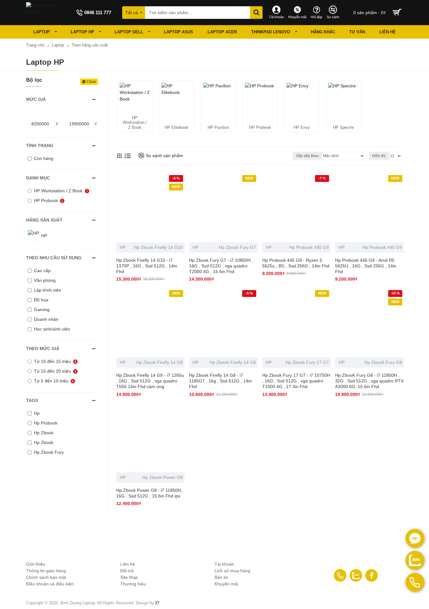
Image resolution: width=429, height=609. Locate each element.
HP (123, 247)
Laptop (58, 45)
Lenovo (214, 543)
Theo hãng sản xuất (90, 45)
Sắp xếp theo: (307, 156)
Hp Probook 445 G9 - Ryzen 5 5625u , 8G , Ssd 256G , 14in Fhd (295, 263)
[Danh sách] (128, 156)
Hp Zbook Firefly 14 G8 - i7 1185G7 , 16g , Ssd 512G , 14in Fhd (220, 381)
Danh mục (38, 177)
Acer (323, 543)
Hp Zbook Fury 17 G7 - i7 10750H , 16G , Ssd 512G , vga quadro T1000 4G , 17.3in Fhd (296, 381)
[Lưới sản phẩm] (119, 156)
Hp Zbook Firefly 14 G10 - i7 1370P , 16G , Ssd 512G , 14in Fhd (146, 266)
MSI (269, 543)
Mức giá (36, 99)
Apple (378, 543)
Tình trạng (39, 145)
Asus (160, 543)
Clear (91, 82)
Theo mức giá (42, 348)
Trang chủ (35, 45)
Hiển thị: (379, 156)
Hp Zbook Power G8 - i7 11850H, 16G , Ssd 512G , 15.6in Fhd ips (149, 493)
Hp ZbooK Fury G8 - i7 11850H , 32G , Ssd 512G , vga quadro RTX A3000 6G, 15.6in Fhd (369, 381)
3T (157, 603)
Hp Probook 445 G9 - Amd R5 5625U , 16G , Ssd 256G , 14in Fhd (365, 266)
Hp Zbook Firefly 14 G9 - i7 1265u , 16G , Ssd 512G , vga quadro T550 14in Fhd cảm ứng (150, 381)
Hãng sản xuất (44, 219)
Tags (32, 400)
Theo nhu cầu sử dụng (54, 257)
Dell (104, 543)
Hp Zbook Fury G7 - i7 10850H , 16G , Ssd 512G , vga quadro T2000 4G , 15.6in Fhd (221, 266)
